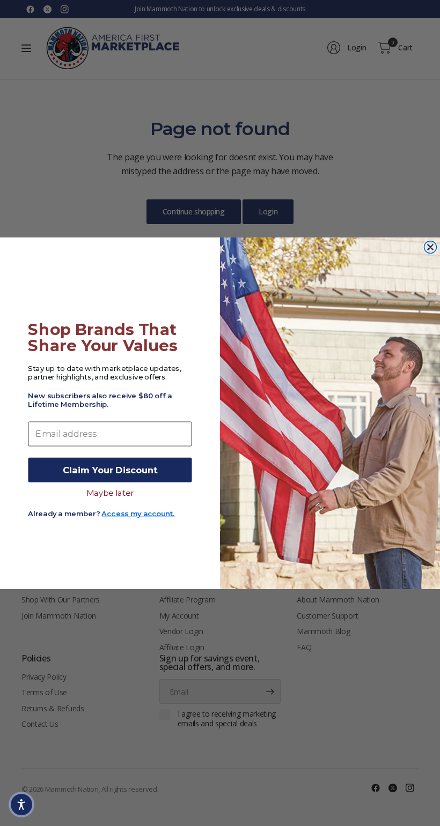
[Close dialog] (430, 247)
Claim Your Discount (110, 469)
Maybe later (110, 492)
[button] (21, 804)
